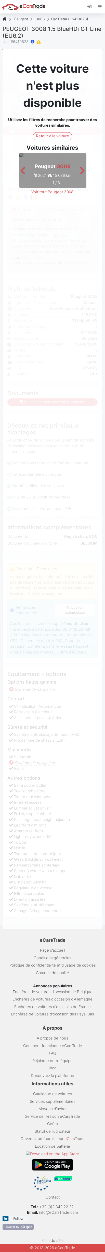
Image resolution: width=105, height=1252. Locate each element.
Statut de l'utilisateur (52, 1131)
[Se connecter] (91, 6)
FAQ (52, 1053)
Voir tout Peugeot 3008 (52, 191)
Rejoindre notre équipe (52, 1060)
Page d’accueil (52, 950)
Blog (53, 1068)
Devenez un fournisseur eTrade (53, 1138)
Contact (53, 1197)
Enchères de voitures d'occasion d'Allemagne (52, 999)
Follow (18, 1218)
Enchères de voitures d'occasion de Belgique (53, 991)
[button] (22, 171)
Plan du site (52, 1240)
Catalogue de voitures (52, 1093)
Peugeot (21, 19)
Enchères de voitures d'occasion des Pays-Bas (52, 1014)
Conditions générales (52, 957)
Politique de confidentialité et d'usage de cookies (52, 965)
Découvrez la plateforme (52, 1075)
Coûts (52, 1123)
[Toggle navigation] (99, 6)
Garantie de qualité (52, 972)
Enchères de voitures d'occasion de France (52, 1006)
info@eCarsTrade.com (58, 1212)
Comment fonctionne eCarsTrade (52, 1045)
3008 (40, 19)
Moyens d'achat (52, 1108)
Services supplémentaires (52, 1101)
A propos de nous (52, 1038)
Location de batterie (52, 1146)
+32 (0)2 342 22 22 (57, 1206)
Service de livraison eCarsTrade (52, 1116)
